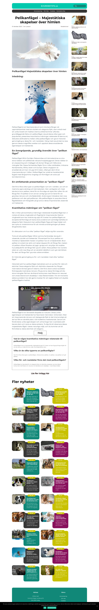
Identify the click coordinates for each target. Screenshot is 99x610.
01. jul (60, 389)
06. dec (60, 442)
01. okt (31, 477)
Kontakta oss (61, 11)
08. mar (31, 548)
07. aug (60, 477)
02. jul (31, 513)
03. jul (60, 495)
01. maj (31, 424)
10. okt (31, 566)
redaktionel (64, 26)
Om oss (46, 11)
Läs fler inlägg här (40, 373)
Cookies (52, 11)
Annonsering (38, 11)
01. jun (60, 531)
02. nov (31, 460)
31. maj (60, 406)
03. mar (60, 424)
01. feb (31, 442)
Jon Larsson (27, 26)
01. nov (60, 460)
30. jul (31, 389)
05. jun (60, 513)
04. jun (31, 531)
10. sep (60, 566)
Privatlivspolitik (52, 607)
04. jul (31, 495)
